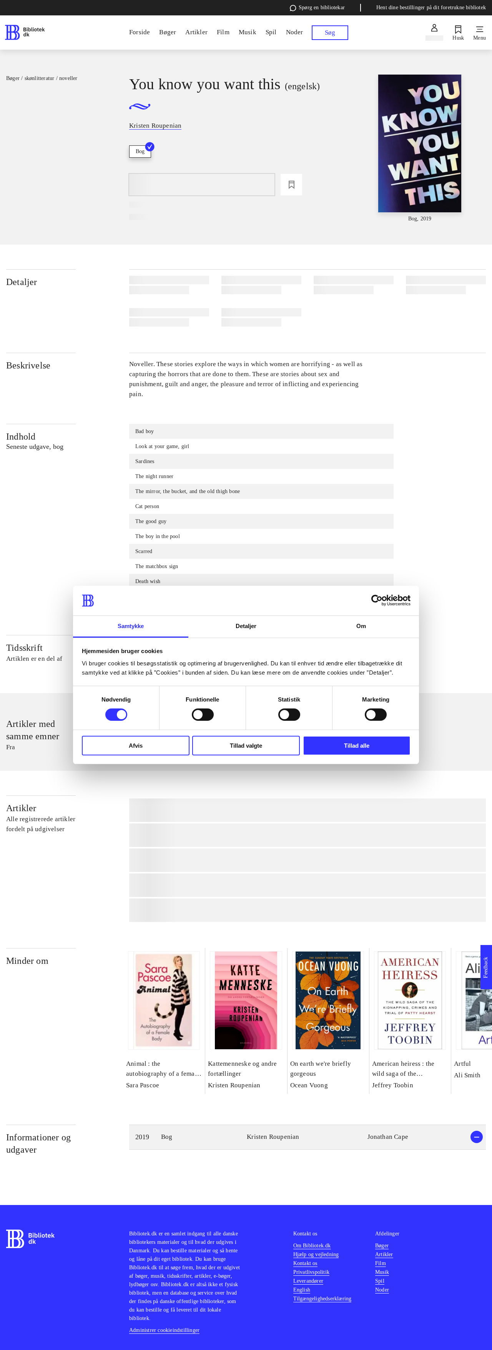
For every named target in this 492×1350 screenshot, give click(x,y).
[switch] (203, 714)
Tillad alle (356, 745)
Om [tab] (361, 626)
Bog (140, 151)
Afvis (136, 745)
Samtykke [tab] (131, 626)
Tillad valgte (246, 745)
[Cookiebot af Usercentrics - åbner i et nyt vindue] (377, 600)
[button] (307, 1137)
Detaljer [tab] (246, 626)
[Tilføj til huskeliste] (291, 184)
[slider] (420, 148)
